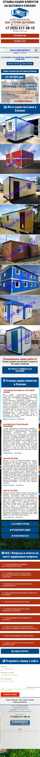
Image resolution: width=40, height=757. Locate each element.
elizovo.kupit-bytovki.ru (20, 50)
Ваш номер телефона (7, 673)
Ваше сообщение (6, 679)
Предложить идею (21, 530)
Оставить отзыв (21, 524)
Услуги (20, 700)
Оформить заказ (20, 41)
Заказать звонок (13, 63)
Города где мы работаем (20, 702)
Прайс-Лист (14, 700)
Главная (8, 700)
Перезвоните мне (20, 36)
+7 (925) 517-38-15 (20, 28)
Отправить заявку (10, 694)
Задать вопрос (27, 63)
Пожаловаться (21, 536)
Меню (36, 49)
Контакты (31, 700)
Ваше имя (4, 667)
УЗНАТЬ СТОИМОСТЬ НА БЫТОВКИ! (21, 370)
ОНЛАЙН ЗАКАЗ (23, 101)
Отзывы (25, 700)
